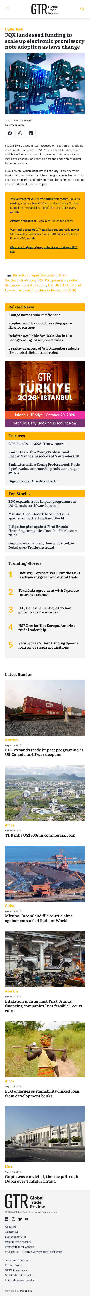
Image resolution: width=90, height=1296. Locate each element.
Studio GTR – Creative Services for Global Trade (33, 1252)
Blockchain (49, 275)
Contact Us (11, 1232)
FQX (40, 280)
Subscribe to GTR (15, 1237)
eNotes (29, 280)
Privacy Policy (13, 1265)
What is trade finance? (18, 1242)
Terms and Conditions (18, 1260)
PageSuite (26, 1291)
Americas (12, 740)
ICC (47, 280)
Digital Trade (14, 29)
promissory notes (64, 280)
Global (10, 906)
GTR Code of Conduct (18, 1275)
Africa (9, 825)
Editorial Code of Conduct (20, 1280)
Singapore (12, 285)
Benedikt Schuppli (26, 275)
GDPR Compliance (16, 1270)
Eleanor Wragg (16, 125)
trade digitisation (33, 285)
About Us (10, 1227)
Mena (9, 1166)
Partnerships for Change (19, 1247)
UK (50, 285)
